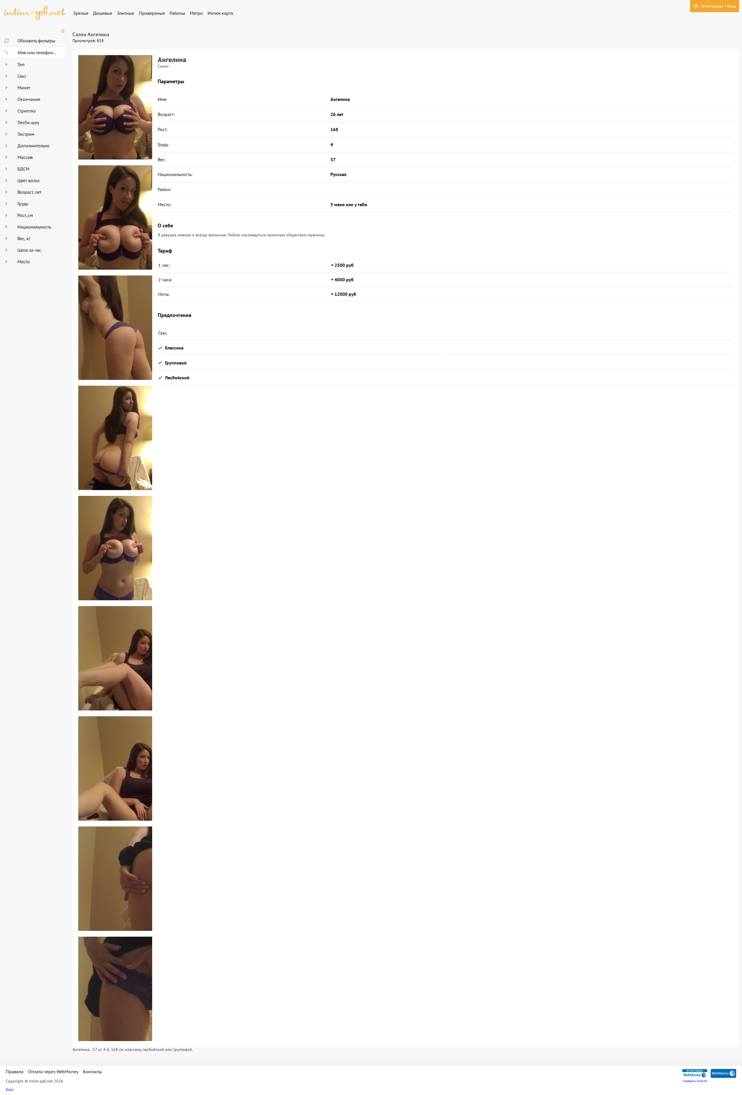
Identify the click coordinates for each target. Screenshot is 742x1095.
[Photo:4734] (115, 217)
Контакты (92, 1071)
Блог (10, 1089)
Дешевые (102, 13)
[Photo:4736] (115, 438)
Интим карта (220, 13)
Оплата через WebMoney (53, 1071)
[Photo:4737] (115, 548)
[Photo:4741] (115, 989)
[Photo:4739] (115, 768)
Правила (14, 1071)
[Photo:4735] (115, 327)
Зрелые (80, 13)
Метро (196, 13)
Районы (177, 13)
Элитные (125, 13)
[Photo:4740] (115, 878)
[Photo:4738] (115, 658)
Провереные (152, 13)
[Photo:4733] (115, 107)
